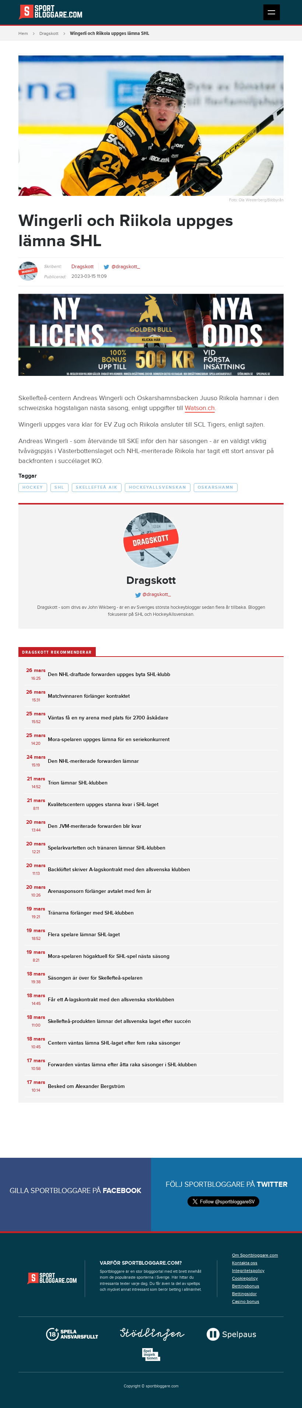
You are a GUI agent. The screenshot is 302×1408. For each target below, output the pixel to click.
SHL (59, 487)
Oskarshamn (215, 487)
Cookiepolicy (245, 1278)
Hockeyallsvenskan (157, 487)
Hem (23, 33)
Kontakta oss (244, 1262)
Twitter (272, 1184)
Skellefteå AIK (96, 487)
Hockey (32, 487)
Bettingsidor (244, 1293)
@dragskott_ (126, 267)
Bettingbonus (245, 1286)
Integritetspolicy (248, 1270)
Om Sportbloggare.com (255, 1255)
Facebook (122, 1190)
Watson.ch (200, 408)
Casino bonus (245, 1301)
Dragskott (49, 33)
